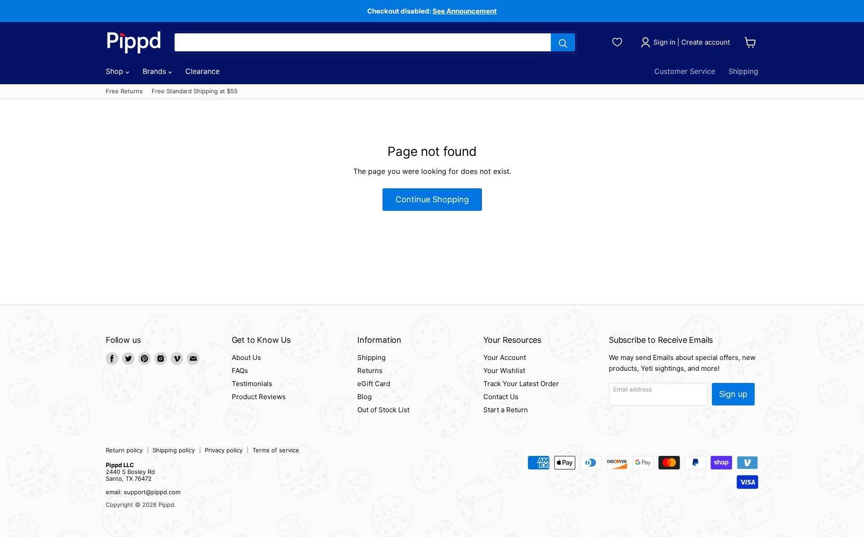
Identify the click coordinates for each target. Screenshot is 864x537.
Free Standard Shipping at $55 (195, 91)
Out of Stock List (383, 409)
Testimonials (252, 383)
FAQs (240, 370)
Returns (369, 370)
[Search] (563, 42)
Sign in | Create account (691, 42)
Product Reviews (259, 396)
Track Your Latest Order (521, 383)
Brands (155, 71)
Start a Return (505, 409)
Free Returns (124, 91)
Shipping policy (174, 450)
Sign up (733, 394)
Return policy (124, 450)
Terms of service (275, 450)
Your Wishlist (504, 370)
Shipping (743, 71)
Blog (364, 396)
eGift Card (373, 383)
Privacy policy (224, 450)
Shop (116, 71)
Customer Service (684, 71)
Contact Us (500, 396)
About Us (246, 357)
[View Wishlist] (618, 41)
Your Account (504, 357)
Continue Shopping (432, 199)
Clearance (202, 71)
